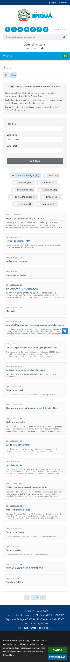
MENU (9, 56)
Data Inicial (12, 134)
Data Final (12, 145)
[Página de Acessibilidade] (46, 29)
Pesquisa (11, 123)
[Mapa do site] (39, 29)
